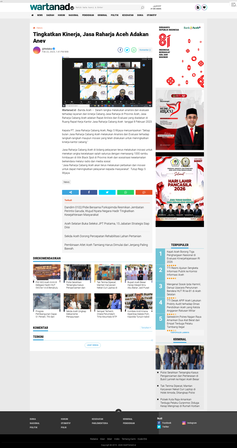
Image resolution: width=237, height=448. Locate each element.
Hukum (61, 15)
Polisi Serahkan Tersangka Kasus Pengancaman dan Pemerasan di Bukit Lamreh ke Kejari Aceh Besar (179, 376)
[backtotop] (118, 412)
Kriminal (102, 15)
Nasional (74, 15)
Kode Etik (142, 439)
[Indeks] (198, 7)
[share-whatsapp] (133, 50)
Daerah (50, 15)
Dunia (140, 15)
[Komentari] (144, 192)
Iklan (102, 439)
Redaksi (94, 439)
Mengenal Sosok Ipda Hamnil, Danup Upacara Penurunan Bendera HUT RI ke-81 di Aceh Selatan (184, 289)
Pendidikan (88, 15)
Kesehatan (127, 15)
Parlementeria (100, 423)
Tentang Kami (129, 439)
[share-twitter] (127, 50)
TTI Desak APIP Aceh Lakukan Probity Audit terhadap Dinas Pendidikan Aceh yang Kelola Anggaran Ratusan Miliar (184, 305)
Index (117, 439)
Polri (64, 427)
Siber (109, 439)
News (40, 15)
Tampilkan (145, 328)
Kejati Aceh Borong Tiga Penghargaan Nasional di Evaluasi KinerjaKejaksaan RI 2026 (183, 256)
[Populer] (204, 7)
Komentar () (145, 50)
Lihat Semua (92, 345)
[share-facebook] (120, 50)
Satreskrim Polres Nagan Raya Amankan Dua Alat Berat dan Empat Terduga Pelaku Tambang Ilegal (184, 321)
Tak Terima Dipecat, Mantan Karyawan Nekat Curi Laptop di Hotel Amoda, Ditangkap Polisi (178, 389)
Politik (114, 15)
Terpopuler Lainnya (179, 333)
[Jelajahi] (233, 4)
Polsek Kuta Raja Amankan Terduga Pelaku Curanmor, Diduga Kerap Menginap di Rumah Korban (180, 403)
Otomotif (152, 15)
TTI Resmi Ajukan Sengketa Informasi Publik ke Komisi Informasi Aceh (182, 271)
